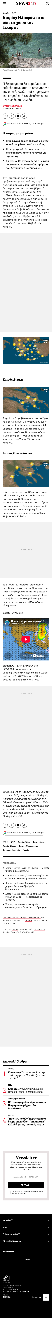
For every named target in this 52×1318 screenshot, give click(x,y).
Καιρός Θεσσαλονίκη (28, 846)
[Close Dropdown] (48, 1220)
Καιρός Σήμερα (9, 846)
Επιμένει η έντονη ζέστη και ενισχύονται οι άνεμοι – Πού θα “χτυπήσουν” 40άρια (26, 877)
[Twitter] (11, 116)
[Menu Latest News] (47, 3)
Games (15, 929)
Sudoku (6, 932)
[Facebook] (5, 116)
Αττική (18, 379)
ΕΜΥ (14, 13)
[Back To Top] (46, 1297)
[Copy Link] (24, 116)
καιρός (10, 133)
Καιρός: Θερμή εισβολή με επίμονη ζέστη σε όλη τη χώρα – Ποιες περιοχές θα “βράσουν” (26, 896)
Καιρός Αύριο (39, 842)
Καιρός (6, 13)
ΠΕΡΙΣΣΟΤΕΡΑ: (9, 863)
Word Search (27, 932)
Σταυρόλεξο (39, 929)
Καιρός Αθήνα (24, 842)
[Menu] (4, 3)
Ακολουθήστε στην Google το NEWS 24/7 (22, 918)
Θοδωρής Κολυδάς (11, 850)
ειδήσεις (28, 920)
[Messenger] (18, 116)
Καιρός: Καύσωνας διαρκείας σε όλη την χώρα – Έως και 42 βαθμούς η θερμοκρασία (26, 886)
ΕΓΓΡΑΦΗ (26, 1260)
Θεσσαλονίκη (22, 453)
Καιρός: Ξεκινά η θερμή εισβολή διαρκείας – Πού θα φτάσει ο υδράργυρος (26, 906)
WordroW (15, 932)
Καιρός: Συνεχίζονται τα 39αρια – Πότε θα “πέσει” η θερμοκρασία (27, 869)
